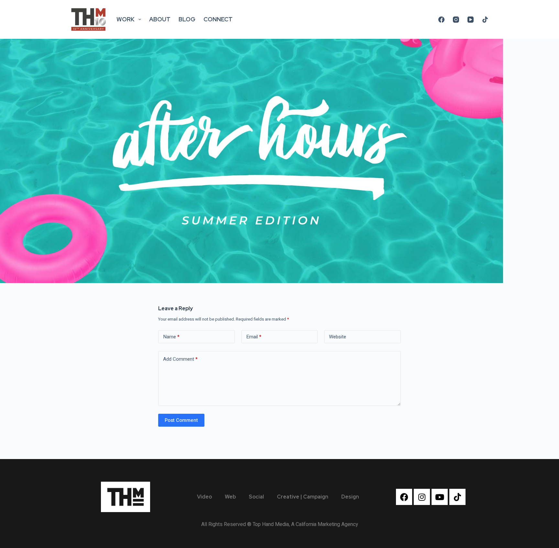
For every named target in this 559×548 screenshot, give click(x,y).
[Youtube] (440, 497)
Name (171, 336)
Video (204, 496)
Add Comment (180, 359)
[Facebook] (441, 19)
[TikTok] (485, 19)
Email (253, 336)
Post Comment (181, 420)
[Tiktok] (457, 497)
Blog (187, 19)
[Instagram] (456, 19)
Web (230, 496)
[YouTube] (470, 19)
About (159, 19)
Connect (218, 19)
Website (337, 336)
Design (350, 496)
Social (256, 496)
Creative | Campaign (302, 496)
